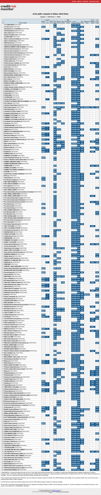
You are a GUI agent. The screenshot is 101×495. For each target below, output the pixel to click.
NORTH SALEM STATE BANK (11, 365)
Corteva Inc (7, 123)
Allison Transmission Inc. (10, 40)
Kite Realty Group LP (9, 308)
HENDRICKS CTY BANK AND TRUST (13, 260)
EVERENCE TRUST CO (9, 153)
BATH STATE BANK (9, 71)
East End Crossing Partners (11, 137)
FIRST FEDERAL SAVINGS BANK (12, 193)
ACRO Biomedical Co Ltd (10, 30)
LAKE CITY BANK (8, 312)
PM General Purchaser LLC (11, 401)
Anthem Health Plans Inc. (10, 59)
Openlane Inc (7, 383)
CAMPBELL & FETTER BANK (11, 89)
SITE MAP (74, 1)
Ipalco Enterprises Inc (9, 298)
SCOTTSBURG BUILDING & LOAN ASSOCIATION (16, 417)
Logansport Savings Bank (10, 326)
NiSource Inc (7, 361)
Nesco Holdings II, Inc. (10, 353)
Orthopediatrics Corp (9, 385)
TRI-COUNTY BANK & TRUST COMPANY (14, 455)
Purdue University (8, 407)
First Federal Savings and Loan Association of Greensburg (19, 192)
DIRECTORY (85, 1)
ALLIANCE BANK (8, 36)
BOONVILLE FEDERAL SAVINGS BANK (13, 83)
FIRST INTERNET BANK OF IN (11, 210)
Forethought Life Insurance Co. (12, 230)
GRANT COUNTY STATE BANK (11, 250)
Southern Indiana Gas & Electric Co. (13, 427)
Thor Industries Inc (9, 451)
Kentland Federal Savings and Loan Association (16, 304)
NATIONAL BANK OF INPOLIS (11, 348)
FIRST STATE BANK (9, 226)
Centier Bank (7, 93)
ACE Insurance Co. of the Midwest (13, 28)
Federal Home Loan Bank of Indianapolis (14, 173)
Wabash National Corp (9, 463)
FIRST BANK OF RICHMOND (11, 183)
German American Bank (10, 246)
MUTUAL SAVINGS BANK (10, 345)
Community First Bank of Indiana (12, 111)
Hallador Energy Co (9, 256)
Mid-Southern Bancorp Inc (10, 338)
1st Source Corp (8, 26)
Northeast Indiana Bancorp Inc (12, 367)
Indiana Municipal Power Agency (12, 284)
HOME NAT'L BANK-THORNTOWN (12, 266)
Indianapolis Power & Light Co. (12, 292)
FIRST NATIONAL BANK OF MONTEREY (13, 218)
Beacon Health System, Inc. (11, 73)
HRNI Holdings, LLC (9, 276)
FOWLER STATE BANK (9, 234)
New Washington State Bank (11, 359)
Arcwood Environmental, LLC (11, 65)
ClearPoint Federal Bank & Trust (12, 105)
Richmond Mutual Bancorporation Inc (13, 411)
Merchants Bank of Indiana (11, 334)
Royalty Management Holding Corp (13, 415)
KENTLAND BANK (8, 302)
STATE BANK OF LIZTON (10, 435)
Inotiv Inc (6, 294)
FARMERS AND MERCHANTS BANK (12, 163)
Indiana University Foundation (11, 288)
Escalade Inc (7, 151)
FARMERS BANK (8, 165)
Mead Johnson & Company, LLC (12, 330)
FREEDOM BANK (8, 238)
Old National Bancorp (9, 373)
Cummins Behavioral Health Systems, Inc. (14, 127)
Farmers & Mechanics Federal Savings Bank (15, 159)
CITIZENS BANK (8, 97)
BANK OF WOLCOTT (9, 69)
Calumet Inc (7, 85)
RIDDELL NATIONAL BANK (10, 413)
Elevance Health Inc (9, 147)
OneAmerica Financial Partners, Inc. (13, 377)
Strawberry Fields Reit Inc (10, 441)
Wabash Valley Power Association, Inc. (14, 465)
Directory (43, 17)
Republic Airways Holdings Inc (11, 409)
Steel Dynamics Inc (9, 439)
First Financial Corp (9, 204)
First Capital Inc (8, 185)
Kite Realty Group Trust (10, 310)
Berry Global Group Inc (10, 77)
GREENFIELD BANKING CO (10, 254)
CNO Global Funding (9, 109)
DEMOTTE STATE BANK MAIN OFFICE (13, 131)
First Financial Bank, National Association (14, 202)
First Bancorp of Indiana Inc (11, 179)
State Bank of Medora (9, 437)
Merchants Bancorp (9, 332)
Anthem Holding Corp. (9, 61)
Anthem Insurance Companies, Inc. (13, 63)
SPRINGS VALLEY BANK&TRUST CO (13, 431)
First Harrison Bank (9, 206)
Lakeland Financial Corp (10, 314)
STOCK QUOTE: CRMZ (94, 1)
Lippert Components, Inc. (10, 320)
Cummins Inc (7, 129)
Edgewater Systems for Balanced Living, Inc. (15, 139)
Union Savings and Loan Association (13, 457)
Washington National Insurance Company (14, 467)
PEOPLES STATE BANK (10, 397)
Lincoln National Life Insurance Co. (13, 318)
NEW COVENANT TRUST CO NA (12, 357)
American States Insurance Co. (12, 51)
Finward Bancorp (8, 177)
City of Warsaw (8, 103)
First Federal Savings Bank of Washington (14, 200)
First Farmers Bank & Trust (11, 187)
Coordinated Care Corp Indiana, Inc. (13, 121)
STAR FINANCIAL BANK (10, 433)
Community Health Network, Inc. (12, 113)
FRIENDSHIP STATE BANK (10, 240)
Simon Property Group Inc (10, 423)
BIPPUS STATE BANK (9, 81)
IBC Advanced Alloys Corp (10, 280)
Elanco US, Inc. (8, 145)
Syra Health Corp (8, 443)
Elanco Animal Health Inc (10, 143)
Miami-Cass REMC (8, 336)
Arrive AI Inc (7, 67)
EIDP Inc (6, 141)
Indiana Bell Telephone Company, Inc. (13, 282)
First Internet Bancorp (10, 208)
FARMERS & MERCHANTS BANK (12, 161)
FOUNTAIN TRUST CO (9, 232)
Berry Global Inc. (8, 79)
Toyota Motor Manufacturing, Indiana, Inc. (14, 453)
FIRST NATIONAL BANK (10, 216)
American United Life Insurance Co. (13, 55)
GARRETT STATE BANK (10, 242)
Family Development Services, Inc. (13, 157)
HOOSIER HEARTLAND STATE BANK (13, 270)
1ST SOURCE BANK (9, 24)
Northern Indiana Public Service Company (14, 369)
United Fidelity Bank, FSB (10, 459)
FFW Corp (6, 175)
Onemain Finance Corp (10, 379)
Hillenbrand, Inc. (8, 262)
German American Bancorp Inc (12, 244)
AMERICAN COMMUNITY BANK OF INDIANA (15, 47)
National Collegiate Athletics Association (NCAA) (17, 350)
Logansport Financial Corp (11, 324)
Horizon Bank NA (8, 274)
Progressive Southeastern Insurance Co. (14, 403)
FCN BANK (7, 171)
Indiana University (8, 286)
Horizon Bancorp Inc (9, 272)
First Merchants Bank (9, 212)
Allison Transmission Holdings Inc (12, 38)
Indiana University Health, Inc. (11, 290)
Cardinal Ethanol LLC (9, 91)
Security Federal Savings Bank (12, 419)
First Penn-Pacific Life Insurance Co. (13, 220)
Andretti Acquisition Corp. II (11, 57)
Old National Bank (8, 375)
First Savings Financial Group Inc (12, 224)
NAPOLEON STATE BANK (10, 347)
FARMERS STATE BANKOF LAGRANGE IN (14, 169)
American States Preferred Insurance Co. (14, 53)
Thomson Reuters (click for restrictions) (62, 491)
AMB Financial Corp (9, 42)
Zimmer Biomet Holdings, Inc (11, 469)
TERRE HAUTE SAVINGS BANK (11, 445)
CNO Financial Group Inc (10, 107)
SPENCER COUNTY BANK (10, 429)
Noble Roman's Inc (9, 363)
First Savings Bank (9, 222)
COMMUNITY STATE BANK (10, 115)
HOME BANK (7, 264)
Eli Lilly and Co (8, 149)
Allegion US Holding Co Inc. (11, 34)
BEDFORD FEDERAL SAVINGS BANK (13, 75)
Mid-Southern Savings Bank (11, 340)
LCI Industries (7, 316)
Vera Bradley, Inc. (8, 461)
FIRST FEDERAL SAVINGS (10, 189)
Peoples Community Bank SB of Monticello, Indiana (17, 395)
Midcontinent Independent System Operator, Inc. (16, 342)
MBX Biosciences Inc (9, 328)
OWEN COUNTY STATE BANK (11, 387)
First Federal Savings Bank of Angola (13, 198)
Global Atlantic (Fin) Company (11, 248)
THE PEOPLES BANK (9, 447)
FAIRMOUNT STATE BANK (10, 155)
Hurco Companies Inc (9, 278)
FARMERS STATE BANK (10, 167)
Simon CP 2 (7, 421)
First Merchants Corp (9, 214)
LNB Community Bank (9, 322)
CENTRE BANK (8, 95)
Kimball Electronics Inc (10, 306)
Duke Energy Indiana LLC (10, 135)
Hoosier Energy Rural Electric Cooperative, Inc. (16, 268)
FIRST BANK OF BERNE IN (10, 181)
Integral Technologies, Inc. (11, 296)
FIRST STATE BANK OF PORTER (12, 228)
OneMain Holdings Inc (9, 381)
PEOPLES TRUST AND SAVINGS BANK (13, 399)
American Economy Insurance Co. (12, 49)
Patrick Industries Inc (9, 391)
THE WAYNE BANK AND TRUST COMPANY (14, 449)
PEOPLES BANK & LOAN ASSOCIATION (13, 393)
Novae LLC (7, 371)
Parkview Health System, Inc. (11, 389)
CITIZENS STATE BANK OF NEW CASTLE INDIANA (16, 101)
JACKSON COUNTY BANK (10, 300)
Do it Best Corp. (8, 133)
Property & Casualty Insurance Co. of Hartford (16, 405)
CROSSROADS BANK (9, 125)
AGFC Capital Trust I (9, 32)
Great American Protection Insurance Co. (14, 252)
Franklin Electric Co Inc (10, 236)
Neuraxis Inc (7, 355)
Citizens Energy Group (10, 99)
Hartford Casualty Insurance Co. (12, 258)
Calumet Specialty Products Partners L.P (14, 87)
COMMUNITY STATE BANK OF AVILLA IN (14, 119)
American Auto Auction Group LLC (13, 45)
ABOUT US (79, 1)
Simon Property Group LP (10, 425)
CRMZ (54, 490)
